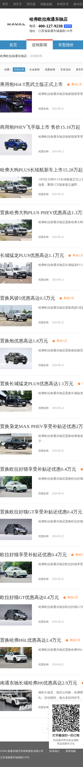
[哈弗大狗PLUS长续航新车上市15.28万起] (16, 197)
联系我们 (54, 751)
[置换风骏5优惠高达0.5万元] (16, 325)
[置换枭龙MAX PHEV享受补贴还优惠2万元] (16, 453)
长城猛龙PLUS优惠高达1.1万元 (32, 255)
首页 (13, 45)
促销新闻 (39, 45)
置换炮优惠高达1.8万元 (24, 341)
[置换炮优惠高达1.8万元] (16, 368)
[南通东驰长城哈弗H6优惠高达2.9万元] (16, 710)
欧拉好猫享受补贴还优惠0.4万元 (33, 554)
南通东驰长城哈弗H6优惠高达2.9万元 (38, 683)
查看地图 (71, 751)
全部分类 (19, 69)
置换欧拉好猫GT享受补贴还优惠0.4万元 (41, 512)
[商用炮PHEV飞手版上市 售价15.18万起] (16, 154)
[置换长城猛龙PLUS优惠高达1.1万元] (16, 410)
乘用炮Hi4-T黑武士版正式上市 (31, 84)
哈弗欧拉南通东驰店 (13, 56)
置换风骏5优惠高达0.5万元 (27, 298)
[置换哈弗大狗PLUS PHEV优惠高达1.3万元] (16, 239)
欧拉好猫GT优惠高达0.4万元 (29, 597)
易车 (5, 4)
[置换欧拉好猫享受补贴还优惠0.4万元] (16, 496)
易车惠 (31, 4)
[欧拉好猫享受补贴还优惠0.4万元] (16, 581)
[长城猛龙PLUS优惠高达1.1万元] (16, 282)
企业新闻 (34, 69)
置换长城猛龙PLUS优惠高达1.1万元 (36, 383)
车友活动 (65, 69)
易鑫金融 (46, 4)
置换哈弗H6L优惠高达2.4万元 (30, 640)
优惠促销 (50, 69)
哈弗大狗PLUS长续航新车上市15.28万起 (41, 170)
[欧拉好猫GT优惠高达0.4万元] (16, 624)
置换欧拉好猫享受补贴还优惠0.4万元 (38, 469)
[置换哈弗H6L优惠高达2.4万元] (16, 667)
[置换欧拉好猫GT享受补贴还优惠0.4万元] (16, 539)
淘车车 (17, 4)
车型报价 (66, 45)
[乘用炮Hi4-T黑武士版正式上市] (16, 111)
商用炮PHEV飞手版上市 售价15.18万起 (40, 127)
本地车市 (63, 4)
